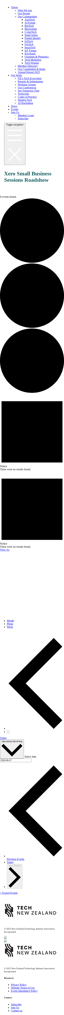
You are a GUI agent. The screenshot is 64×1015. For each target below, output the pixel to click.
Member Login (26, 115)
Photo (10, 623)
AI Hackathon (25, 103)
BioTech (29, 25)
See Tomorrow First (28, 90)
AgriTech (30, 19)
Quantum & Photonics (37, 56)
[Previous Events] (35, 728)
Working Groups (27, 84)
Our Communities (27, 16)
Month (10, 620)
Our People (24, 13)
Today (3, 737)
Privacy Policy (19, 984)
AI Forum (30, 22)
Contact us (16, 1010)
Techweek (23, 93)
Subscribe (23, 118)
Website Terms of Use (23, 987)
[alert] (32, 432)
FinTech (29, 44)
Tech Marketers (33, 59)
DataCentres (31, 35)
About (14, 7)
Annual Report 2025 (29, 72)
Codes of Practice (27, 96)
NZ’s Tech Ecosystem (29, 78)
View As (4, 549)
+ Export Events (9, 892)
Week (10, 626)
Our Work (16, 75)
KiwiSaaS (30, 53)
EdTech (29, 41)
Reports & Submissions (30, 81)
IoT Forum (30, 50)
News (14, 106)
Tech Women (32, 62)
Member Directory (28, 66)
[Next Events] (8, 732)
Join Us (15, 112)
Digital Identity (33, 38)
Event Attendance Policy (24, 990)
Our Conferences (27, 87)
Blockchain (31, 28)
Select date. (31, 756)
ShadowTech (25, 100)
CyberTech (31, 32)
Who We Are (25, 10)
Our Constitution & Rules (31, 69)
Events (14, 109)
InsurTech (30, 47)
